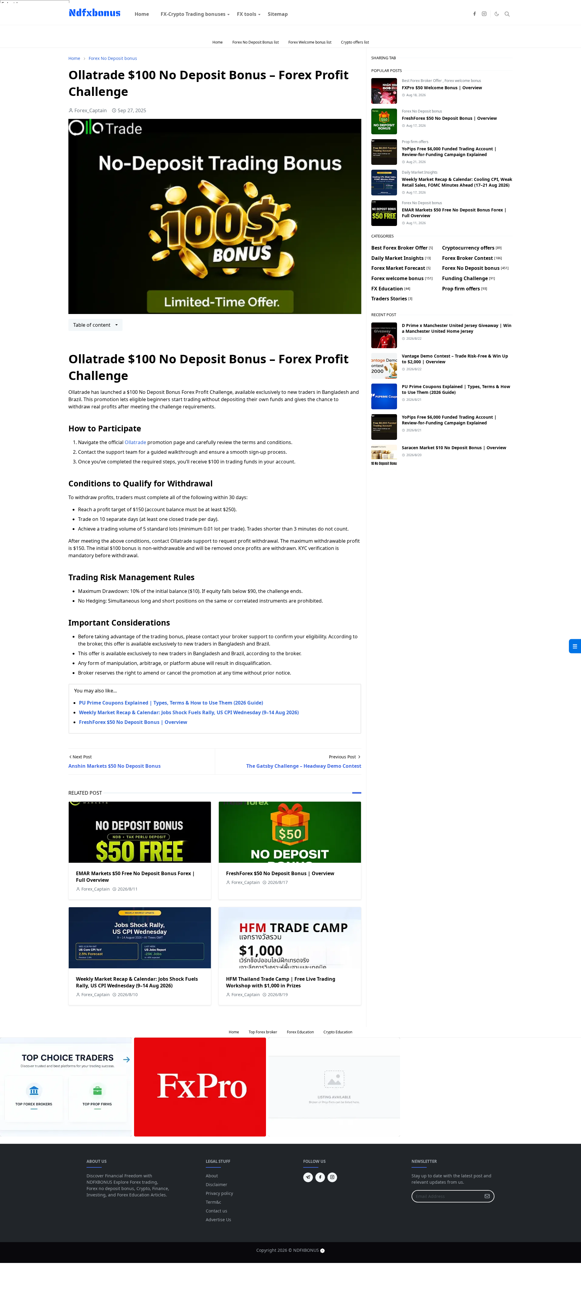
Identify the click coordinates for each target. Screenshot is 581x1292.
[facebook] (474, 26)
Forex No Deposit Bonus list (255, 42)
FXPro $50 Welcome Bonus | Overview (442, 87)
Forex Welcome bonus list (309, 42)
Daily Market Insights (420, 172)
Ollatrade (135, 442)
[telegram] (308, 1177)
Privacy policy (219, 1193)
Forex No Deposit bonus (422, 111)
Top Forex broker (263, 1032)
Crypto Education (337, 1032)
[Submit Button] (487, 1196)
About (212, 1176)
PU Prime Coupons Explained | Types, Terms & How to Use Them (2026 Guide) (171, 702)
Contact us (216, 1211)
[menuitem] (142, 26)
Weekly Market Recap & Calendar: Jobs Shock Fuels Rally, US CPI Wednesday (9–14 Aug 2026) (189, 712)
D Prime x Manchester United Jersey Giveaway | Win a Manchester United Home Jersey (456, 328)
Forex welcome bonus (463, 80)
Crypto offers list (355, 42)
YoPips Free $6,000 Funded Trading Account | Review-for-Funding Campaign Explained (449, 151)
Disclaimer (216, 1184)
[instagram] (484, 26)
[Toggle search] (507, 26)
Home (217, 42)
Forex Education (300, 1032)
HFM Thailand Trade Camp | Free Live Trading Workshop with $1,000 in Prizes (280, 982)
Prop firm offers (415, 141)
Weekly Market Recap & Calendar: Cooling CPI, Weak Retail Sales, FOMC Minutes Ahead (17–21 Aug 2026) (457, 182)
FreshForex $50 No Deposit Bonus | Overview (133, 722)
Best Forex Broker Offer (422, 80)
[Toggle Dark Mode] (497, 26)
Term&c (213, 1202)
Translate (50, 11)
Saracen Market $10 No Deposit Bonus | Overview (454, 447)
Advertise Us (218, 1219)
